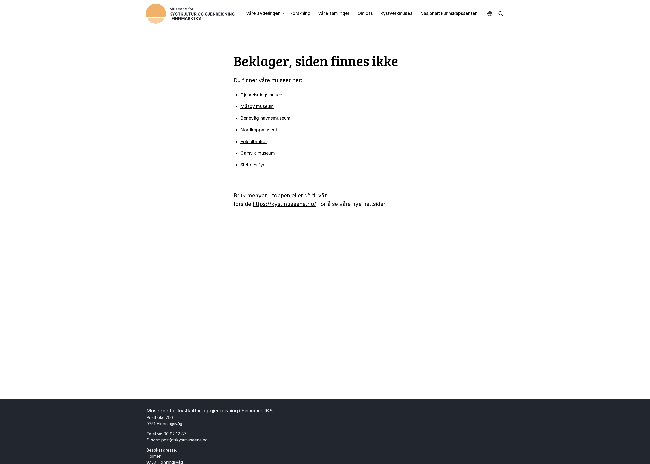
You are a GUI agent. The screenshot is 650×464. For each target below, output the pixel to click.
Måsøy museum (257, 106)
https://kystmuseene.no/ (284, 203)
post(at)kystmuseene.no (184, 439)
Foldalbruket (253, 141)
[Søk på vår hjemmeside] (501, 14)
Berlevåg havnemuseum (265, 118)
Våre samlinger (334, 13)
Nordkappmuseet (258, 129)
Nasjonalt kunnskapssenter (448, 13)
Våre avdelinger (263, 13)
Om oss (365, 13)
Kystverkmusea (397, 13)
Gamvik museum (257, 153)
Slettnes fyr (252, 164)
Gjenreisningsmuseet (262, 94)
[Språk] (490, 14)
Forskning (300, 13)
